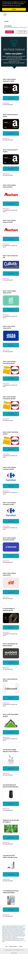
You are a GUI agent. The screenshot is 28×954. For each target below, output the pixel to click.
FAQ (6, 946)
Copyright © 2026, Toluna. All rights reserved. (14, 950)
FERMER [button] (14, 9)
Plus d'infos (11, 98)
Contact (20, 946)
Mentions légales (13, 946)
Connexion (20, 32)
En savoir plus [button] (17, 5)
